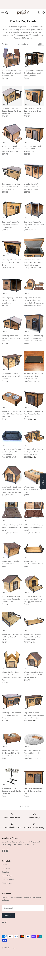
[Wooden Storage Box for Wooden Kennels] (12, 549)
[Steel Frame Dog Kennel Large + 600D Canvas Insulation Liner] (34, 134)
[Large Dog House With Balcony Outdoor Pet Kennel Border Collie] (12, 96)
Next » (26, 806)
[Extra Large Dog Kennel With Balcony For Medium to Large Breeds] (12, 285)
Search (4, 864)
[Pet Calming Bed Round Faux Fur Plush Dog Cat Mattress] (34, 738)
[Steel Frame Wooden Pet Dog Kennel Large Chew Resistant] (34, 96)
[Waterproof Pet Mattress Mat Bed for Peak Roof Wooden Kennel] (12, 512)
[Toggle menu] (2, 12)
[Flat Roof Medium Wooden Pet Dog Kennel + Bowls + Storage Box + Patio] (34, 437)
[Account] (38, 12)
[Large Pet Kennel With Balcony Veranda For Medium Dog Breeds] (34, 172)
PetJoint (14, 948)
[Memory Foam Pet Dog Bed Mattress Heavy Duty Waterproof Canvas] (34, 361)
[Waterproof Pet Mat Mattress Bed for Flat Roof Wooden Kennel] (34, 512)
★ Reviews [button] (43, 481)
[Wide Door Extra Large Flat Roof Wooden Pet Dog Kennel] (34, 399)
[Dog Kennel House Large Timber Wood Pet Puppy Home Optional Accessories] (34, 285)
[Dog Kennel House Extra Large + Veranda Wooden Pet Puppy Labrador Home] (34, 584)
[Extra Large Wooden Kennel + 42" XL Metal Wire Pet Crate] (12, 247)
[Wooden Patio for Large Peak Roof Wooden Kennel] (34, 549)
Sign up (8, 915)
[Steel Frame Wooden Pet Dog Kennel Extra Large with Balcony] (34, 209)
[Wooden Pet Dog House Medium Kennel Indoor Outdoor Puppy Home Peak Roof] (12, 660)
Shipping (5, 872)
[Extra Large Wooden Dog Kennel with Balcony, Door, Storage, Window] (12, 172)
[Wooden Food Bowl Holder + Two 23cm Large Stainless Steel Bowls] (12, 399)
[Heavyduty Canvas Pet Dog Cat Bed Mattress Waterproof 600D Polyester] (12, 437)
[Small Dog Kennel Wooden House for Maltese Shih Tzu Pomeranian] (12, 700)
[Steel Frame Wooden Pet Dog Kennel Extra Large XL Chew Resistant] (12, 209)
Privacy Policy (7, 883)
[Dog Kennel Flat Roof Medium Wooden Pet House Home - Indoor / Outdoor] (34, 700)
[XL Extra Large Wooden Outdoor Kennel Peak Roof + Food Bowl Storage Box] (12, 134)
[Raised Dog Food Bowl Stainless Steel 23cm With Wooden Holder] (12, 738)
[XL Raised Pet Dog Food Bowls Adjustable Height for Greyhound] (12, 776)
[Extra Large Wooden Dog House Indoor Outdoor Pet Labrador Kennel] (12, 584)
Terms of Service (8, 879)
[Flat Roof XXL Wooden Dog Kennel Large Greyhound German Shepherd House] (34, 323)
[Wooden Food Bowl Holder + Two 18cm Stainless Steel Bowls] (34, 475)
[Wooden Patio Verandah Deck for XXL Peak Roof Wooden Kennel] (34, 622)
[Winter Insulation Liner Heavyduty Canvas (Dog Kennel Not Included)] (34, 247)
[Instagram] (7, 851)
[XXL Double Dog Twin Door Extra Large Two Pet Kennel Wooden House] (12, 58)
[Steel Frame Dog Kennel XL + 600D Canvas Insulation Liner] (34, 776)
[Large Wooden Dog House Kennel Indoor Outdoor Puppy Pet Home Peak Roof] (12, 475)
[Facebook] (3, 851)
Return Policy (7, 876)
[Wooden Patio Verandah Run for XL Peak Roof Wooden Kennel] (12, 622)
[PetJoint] (23, 12)
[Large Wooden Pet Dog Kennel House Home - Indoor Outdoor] (12, 361)
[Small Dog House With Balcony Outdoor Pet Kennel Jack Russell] (12, 323)
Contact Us (6, 868)
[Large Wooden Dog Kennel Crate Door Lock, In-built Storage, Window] (34, 58)
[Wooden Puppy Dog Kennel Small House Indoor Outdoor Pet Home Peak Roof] (34, 660)
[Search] (7, 12)
